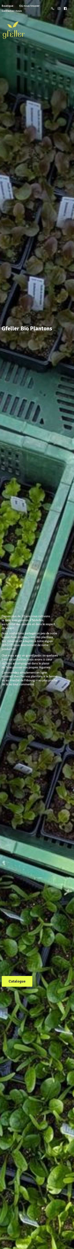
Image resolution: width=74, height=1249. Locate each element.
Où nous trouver (29, 5)
